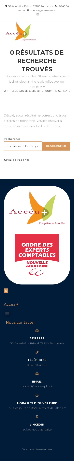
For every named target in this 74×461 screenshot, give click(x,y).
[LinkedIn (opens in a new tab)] (37, 14)
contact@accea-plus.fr (42, 10)
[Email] (37, 373)
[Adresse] (37, 330)
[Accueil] (5, 91)
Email (37, 381)
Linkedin (37, 424)
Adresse (37, 338)
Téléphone (37, 360)
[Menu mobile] (67, 28)
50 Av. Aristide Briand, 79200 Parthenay (30, 6)
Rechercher (12, 138)
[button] (7, 313)
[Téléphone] (37, 352)
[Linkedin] (6, 290)
